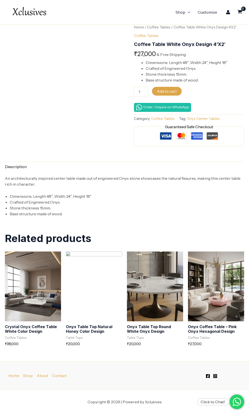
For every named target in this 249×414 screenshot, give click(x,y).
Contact (59, 375)
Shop (180, 12)
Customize (207, 12)
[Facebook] (208, 376)
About (42, 375)
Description (16, 166)
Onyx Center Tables (203, 119)
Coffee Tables (158, 27)
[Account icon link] (228, 12)
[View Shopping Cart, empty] (239, 12)
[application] (187, 12)
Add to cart (167, 91)
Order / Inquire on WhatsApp (166, 107)
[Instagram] (215, 376)
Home (139, 27)
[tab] (16, 166)
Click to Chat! (213, 401)
